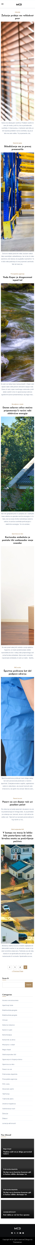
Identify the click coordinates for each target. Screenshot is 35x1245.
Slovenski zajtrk (8, 1089)
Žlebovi (4, 1118)
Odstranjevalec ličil (17, 829)
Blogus (28, 1239)
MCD (19, 5)
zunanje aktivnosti (9, 1123)
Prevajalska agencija (17, 274)
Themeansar (17, 1242)
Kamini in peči (7, 1030)
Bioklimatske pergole (9, 1015)
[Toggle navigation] (2, 4)
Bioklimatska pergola (9, 1010)
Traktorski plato (7, 1099)
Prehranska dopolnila (9, 1074)
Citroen (5, 1020)
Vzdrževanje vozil (8, 1109)
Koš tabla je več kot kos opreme (16, 1215)
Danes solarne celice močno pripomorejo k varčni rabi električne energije (17, 411)
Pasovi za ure (17, 798)
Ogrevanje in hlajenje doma (12, 1059)
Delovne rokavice (8, 1025)
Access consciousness (10, 1000)
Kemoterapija (17, 143)
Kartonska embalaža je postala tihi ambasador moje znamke (17, 540)
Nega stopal (6, 1049)
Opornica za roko (17, 534)
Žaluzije (17, 12)
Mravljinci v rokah (17, 404)
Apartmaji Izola (7, 1005)
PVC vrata (17, 667)
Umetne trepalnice (9, 1104)
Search (5, 978)
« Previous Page (17, 971)
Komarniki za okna (8, 1040)
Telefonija (6, 1094)
